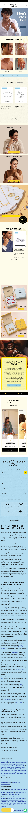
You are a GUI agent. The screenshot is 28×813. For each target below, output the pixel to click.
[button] (1, 33)
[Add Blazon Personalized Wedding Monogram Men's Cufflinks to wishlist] (24, 232)
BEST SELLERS (8, 82)
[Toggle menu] (2, 5)
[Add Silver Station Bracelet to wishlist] (12, 88)
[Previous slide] (12, 260)
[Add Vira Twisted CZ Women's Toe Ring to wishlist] (25, 88)
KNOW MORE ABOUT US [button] (14, 385)
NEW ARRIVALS (19, 82)
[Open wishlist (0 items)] (23, 5)
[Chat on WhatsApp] (25, 810)
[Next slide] (16, 260)
